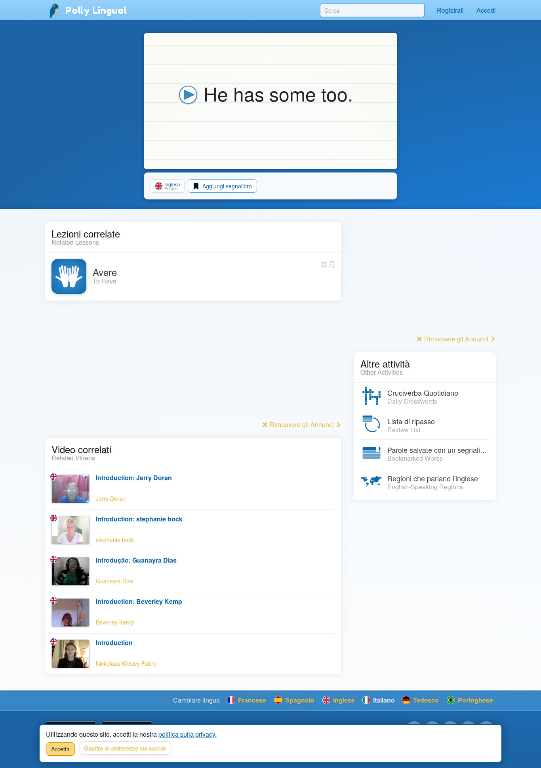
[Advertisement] (193, 362)
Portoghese (474, 700)
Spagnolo (299, 700)
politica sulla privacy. (187, 734)
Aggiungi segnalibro (226, 186)
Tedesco (425, 700)
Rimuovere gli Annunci (301, 424)
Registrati (450, 10)
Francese (251, 700)
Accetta (60, 749)
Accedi (486, 10)
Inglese (343, 700)
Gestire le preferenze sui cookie (125, 748)
